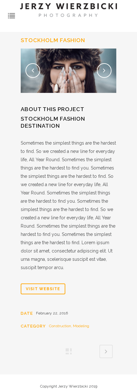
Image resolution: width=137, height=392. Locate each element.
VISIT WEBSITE (43, 289)
